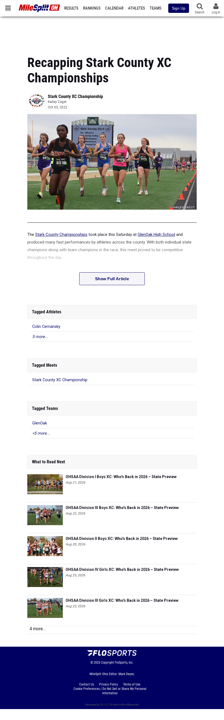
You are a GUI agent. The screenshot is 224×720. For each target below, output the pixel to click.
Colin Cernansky (46, 326)
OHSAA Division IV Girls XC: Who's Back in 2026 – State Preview (122, 569)
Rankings (92, 8)
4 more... (37, 628)
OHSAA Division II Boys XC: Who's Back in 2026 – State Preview (122, 538)
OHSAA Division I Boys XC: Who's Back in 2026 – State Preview (121, 477)
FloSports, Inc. (124, 662)
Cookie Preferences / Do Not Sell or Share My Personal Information (109, 691)
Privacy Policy (108, 684)
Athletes (136, 8)
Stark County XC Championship (75, 96)
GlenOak (39, 423)
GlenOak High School (156, 234)
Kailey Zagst (57, 102)
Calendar (114, 8)
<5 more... (41, 433)
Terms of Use (131, 684)
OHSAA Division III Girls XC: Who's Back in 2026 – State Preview (122, 600)
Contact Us (86, 684)
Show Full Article (112, 278)
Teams (155, 8)
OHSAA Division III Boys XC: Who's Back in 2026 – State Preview (122, 507)
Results (71, 8)
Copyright (107, 662)
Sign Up (178, 8)
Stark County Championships (61, 234)
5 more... (40, 336)
